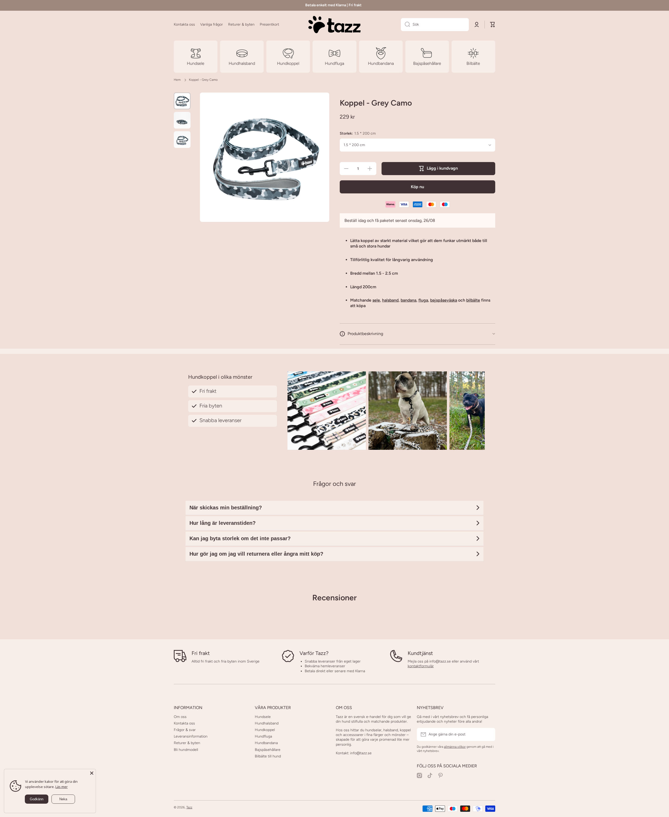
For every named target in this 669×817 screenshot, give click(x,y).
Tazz (189, 807)
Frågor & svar (185, 730)
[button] (492, 24)
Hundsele (263, 717)
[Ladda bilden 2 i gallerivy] (182, 120)
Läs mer (61, 786)
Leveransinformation (190, 736)
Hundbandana (266, 743)
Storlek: (358, 133)
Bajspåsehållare (267, 749)
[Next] (474, 412)
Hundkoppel (265, 730)
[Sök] (405, 24)
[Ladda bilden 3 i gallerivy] (182, 139)
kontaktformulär (421, 666)
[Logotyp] (334, 24)
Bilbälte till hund (268, 756)
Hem (177, 80)
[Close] (91, 773)
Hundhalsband (267, 723)
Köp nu (417, 186)
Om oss (180, 717)
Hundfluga (263, 736)
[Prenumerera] (488, 734)
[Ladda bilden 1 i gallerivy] (182, 101)
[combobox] (435, 24)
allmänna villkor (455, 747)
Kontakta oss (184, 723)
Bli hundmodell (186, 749)
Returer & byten (187, 743)
